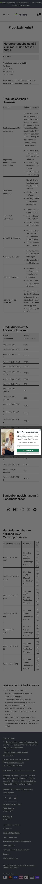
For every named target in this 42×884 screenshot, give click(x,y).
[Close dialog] (40, 430)
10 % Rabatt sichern (27, 450)
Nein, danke (27, 453)
